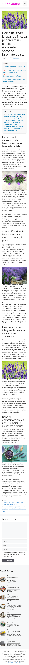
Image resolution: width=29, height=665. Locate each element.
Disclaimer (10, 662)
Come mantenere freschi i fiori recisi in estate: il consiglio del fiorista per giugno (13, 624)
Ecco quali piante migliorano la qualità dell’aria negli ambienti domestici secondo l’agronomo (14, 509)
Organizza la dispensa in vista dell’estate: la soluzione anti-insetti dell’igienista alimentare (14, 598)
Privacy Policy (17, 662)
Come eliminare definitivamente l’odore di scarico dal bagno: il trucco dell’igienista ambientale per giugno (14, 644)
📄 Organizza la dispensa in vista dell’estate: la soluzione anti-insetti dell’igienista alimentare (13, 128)
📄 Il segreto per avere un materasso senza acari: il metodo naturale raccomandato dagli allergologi (14, 116)
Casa (5, 500)
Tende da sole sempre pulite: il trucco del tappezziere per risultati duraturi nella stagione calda (14, 607)
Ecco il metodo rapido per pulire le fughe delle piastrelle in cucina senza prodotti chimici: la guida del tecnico (14, 634)
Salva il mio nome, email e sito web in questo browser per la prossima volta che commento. (14, 554)
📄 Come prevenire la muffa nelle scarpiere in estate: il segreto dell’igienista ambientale (13, 122)
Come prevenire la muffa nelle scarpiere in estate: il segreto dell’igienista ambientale (13, 589)
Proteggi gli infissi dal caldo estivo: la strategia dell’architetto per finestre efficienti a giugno (14, 616)
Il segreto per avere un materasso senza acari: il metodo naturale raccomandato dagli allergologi (13, 580)
